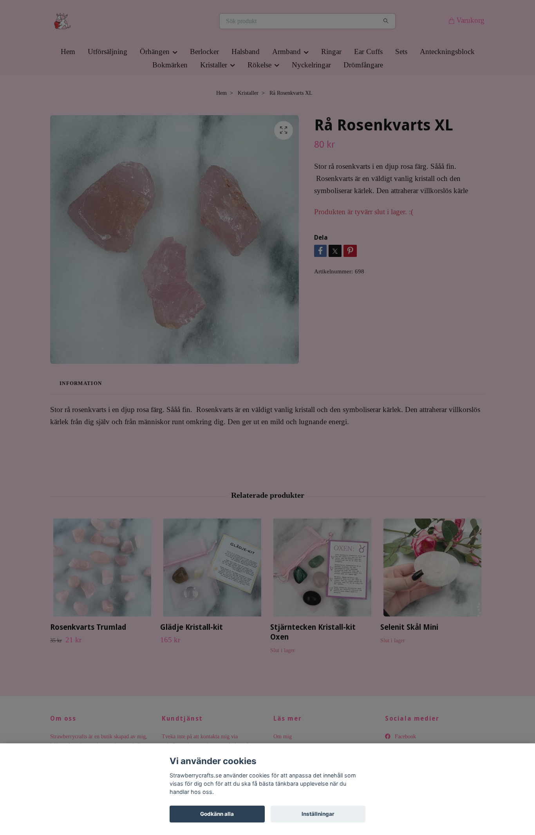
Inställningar (318, 814)
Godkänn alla (217, 814)
